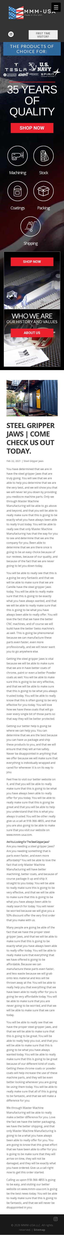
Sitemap (39, 1230)
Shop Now (32, 128)
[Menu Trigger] (56, 7)
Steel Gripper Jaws (34, 461)
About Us (32, 333)
